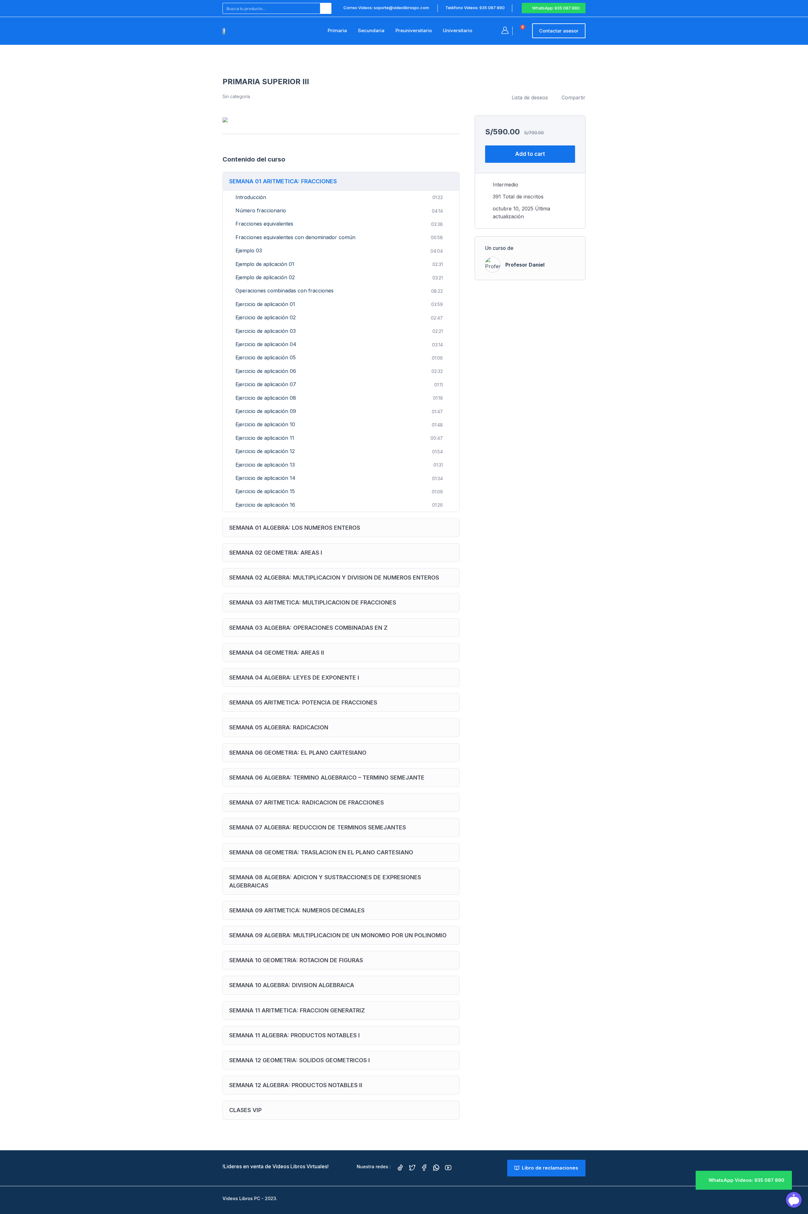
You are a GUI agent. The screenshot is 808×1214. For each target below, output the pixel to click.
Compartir (573, 97)
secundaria (371, 30)
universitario (457, 30)
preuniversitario (413, 30)
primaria (337, 30)
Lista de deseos (530, 97)
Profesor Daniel (524, 265)
